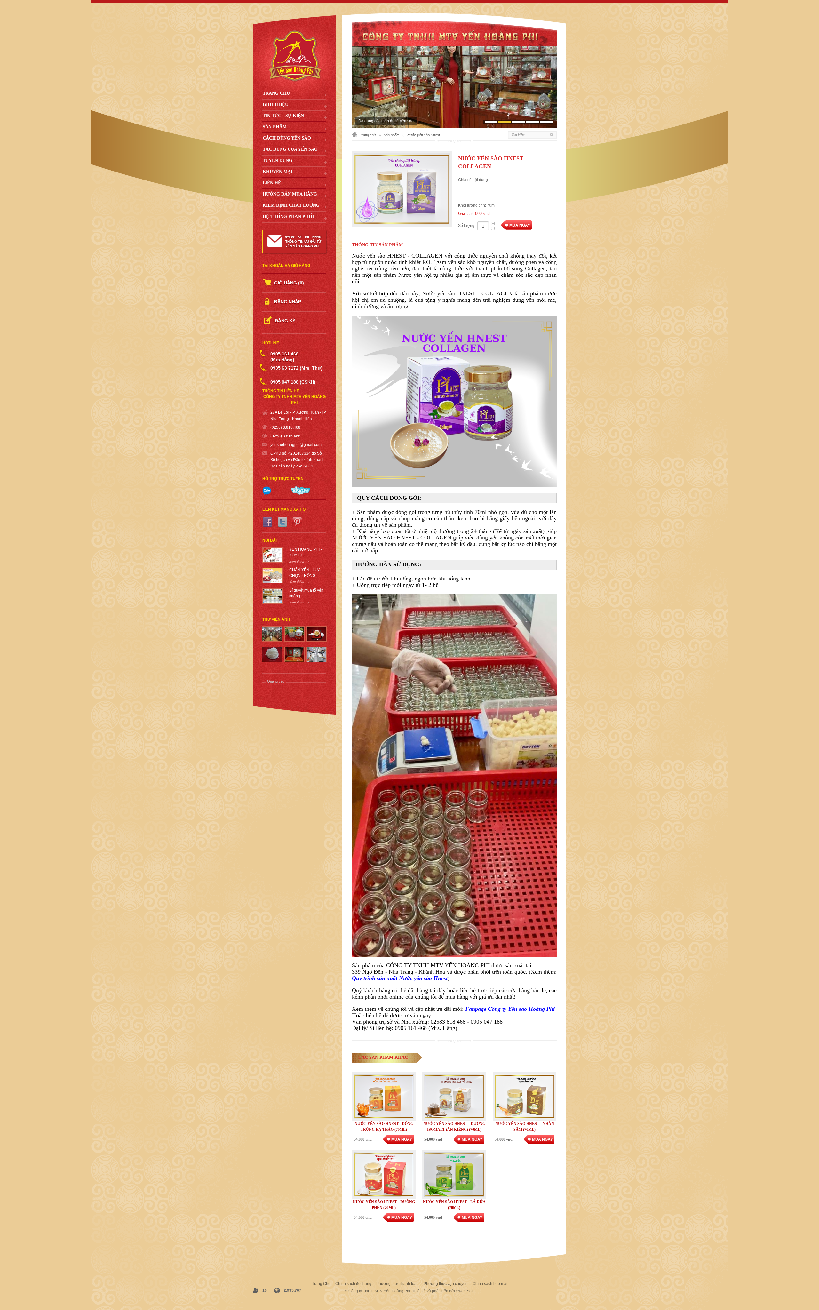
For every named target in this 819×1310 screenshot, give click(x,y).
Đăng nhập (287, 301)
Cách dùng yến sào (287, 138)
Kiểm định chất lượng (291, 205)
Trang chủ (368, 135)
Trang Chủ (276, 93)
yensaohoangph (284, 445)
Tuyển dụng (277, 160)
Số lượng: (466, 225)
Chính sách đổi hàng (353, 1284)
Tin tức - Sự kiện (283, 115)
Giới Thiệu (275, 104)
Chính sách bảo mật (490, 1284)
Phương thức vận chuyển (446, 1284)
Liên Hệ (272, 182)
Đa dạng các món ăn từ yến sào (386, 121)
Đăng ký (285, 320)
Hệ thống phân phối (288, 216)
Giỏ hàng (289, 282)
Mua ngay (519, 225)
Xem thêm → (299, 560)
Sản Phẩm (275, 126)
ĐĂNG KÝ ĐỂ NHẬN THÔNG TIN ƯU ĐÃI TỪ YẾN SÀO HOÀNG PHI (303, 241)
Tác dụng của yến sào (290, 149)
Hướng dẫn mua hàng (290, 194)
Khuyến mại (277, 171)
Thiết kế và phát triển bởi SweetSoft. (443, 1291)
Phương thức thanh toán (397, 1284)
